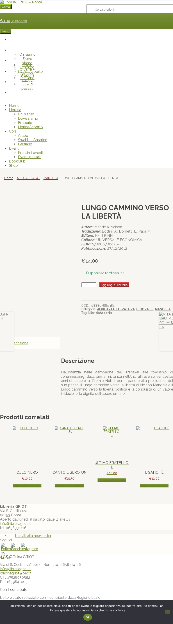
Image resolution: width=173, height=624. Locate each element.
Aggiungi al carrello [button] (27, 485)
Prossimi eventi (27, 77)
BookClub (23, 82)
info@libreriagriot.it (15, 523)
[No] (167, 612)
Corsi (20, 61)
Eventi (20, 71)
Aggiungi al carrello (114, 285)
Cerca (6, 7)
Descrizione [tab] (18, 343)
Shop (22, 92)
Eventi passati (27, 86)
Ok (88, 617)
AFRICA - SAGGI (28, 178)
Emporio (25, 123)
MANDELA (50, 178)
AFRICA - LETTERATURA (116, 309)
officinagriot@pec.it (16, 573)
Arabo (27, 65)
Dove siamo (28, 118)
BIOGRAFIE (144, 309)
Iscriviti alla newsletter (33, 536)
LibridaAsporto (30, 127)
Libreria (20, 50)
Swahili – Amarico (32, 140)
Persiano (25, 144)
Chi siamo (27, 54)
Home (23, 39)
